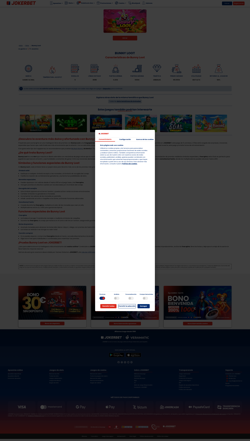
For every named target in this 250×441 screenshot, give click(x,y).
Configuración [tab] (125, 139)
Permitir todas (108, 306)
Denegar (143, 306)
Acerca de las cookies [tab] (145, 139)
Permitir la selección (127, 306)
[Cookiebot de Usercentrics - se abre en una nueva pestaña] (144, 133)
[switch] (116, 298)
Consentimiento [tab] (105, 139)
